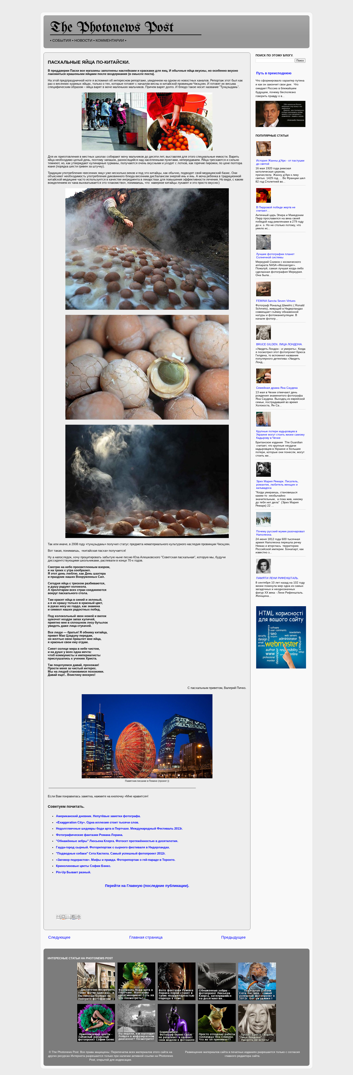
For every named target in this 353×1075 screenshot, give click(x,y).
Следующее (59, 937)
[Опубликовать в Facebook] (74, 916)
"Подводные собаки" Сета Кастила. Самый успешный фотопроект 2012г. (110, 853)
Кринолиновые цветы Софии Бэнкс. (83, 866)
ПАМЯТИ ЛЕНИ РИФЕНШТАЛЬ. (277, 578)
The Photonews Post (112, 27)
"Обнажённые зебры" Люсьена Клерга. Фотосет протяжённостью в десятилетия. (117, 841)
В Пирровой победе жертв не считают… (275, 209)
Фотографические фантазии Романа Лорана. (89, 835)
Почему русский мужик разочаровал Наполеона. (280, 533)
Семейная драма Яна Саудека (277, 387)
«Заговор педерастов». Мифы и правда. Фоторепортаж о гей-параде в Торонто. (115, 859)
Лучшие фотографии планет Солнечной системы (275, 256)
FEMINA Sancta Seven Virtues (275, 300)
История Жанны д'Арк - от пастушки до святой (280, 162)
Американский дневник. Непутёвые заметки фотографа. (98, 816)
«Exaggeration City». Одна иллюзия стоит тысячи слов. (97, 822)
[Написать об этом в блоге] (63, 916)
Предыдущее (233, 937)
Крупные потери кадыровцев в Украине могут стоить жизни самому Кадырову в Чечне (280, 434)
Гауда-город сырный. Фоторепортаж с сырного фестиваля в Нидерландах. (113, 847)
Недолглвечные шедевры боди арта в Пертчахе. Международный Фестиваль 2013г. (119, 828)
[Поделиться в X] (68, 916)
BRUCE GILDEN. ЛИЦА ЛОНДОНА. (279, 344)
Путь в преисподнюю (274, 73)
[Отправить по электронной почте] (58, 916)
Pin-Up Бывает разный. (73, 872)
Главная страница (146, 937)
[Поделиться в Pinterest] (79, 916)
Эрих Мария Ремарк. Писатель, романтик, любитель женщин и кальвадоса (277, 484)
